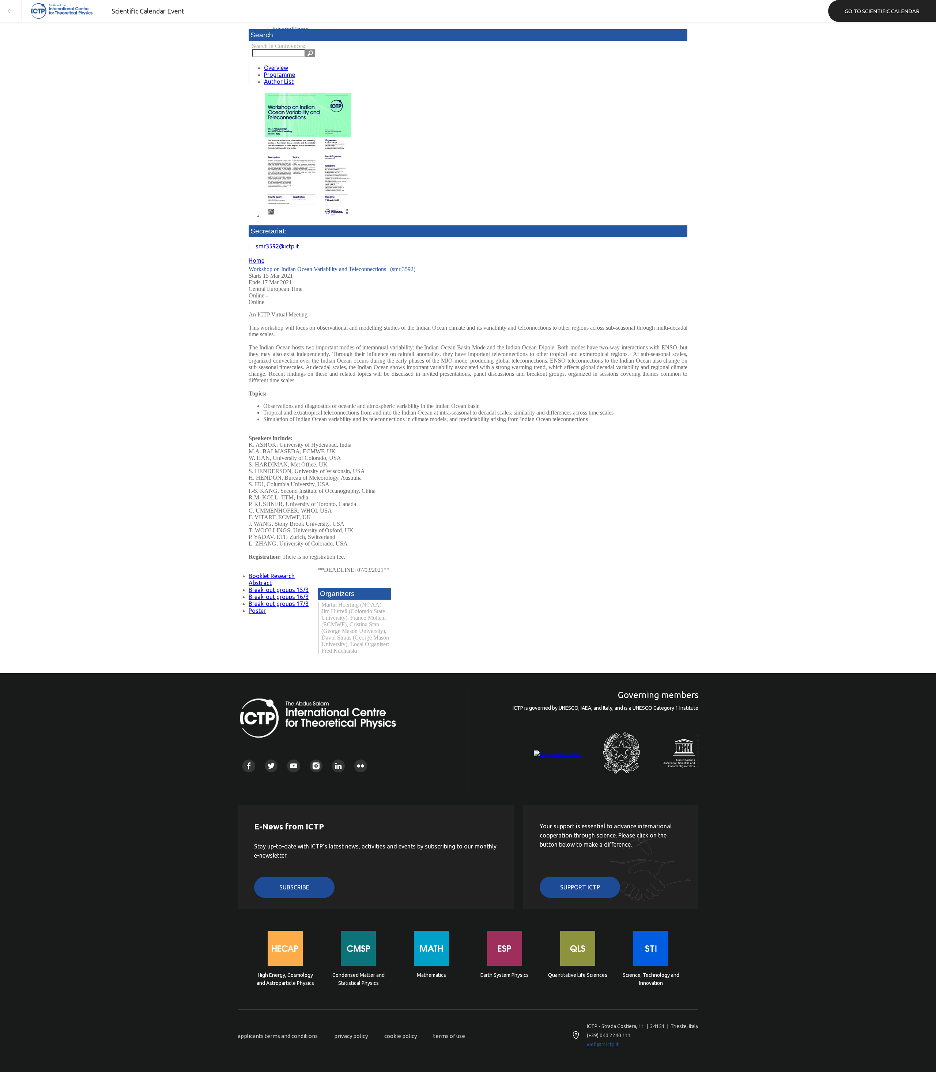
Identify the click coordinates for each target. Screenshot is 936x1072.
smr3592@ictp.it (277, 246)
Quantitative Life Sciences (577, 975)
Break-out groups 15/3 (279, 589)
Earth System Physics (504, 975)
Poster (257, 610)
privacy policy (351, 1036)
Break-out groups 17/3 (279, 603)
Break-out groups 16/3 (279, 596)
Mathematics (431, 975)
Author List (279, 81)
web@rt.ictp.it (603, 1044)
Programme (279, 74)
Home (256, 260)
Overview (276, 67)
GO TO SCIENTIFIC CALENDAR (882, 11)
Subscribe (294, 887)
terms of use (449, 1036)
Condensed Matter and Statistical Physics (358, 979)
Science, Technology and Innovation (651, 979)
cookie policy (400, 1036)
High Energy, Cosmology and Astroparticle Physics (285, 979)
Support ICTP (580, 887)
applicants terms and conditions (278, 1036)
